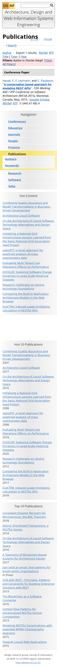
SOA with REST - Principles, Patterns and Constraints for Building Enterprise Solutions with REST (28, 583)
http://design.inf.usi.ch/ (28, 662)
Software (14, 179)
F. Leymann (22, 80)
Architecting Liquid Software (21, 215)
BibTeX (43, 53)
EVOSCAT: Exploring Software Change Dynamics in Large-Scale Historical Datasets (27, 275)
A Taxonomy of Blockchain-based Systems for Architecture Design (25, 556)
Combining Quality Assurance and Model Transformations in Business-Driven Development (27, 206)
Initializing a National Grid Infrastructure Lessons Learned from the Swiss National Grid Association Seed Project (27, 239)
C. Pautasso (45, 80)
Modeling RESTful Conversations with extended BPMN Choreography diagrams (27, 629)
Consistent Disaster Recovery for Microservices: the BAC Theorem (24, 515)
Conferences (17, 121)
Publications (17, 153)
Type (14, 56)
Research (14, 173)
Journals (14, 134)
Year (24, 56)
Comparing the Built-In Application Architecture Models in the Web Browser (26, 297)
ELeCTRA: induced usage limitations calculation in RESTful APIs (26, 308)
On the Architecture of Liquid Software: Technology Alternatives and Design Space (28, 224)
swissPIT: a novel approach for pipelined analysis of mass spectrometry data (23, 254)
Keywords (12, 165)
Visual (47, 39)
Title (5, 56)
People (13, 140)
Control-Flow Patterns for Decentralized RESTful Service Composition (22, 613)
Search (12, 45)
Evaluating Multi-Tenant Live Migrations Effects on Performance (26, 265)
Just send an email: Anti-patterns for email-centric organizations (27, 569)
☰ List (34, 39)
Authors (10, 159)
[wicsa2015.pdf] (20, 103)
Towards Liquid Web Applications (25, 642)
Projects (14, 147)
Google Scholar (39, 99)
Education (15, 128)
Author (7, 53)
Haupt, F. (8, 80)
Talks (11, 186)
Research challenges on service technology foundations (23, 286)
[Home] (9, 6)
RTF (51, 53)
